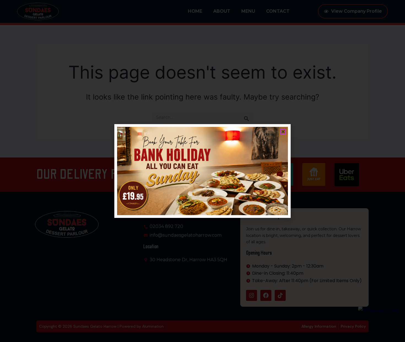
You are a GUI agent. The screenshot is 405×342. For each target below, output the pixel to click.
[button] (283, 132)
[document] (202, 171)
